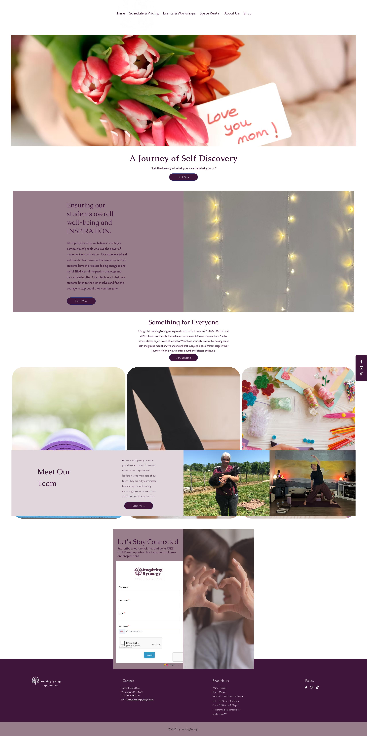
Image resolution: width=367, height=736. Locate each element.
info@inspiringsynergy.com (140, 699)
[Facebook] (361, 362)
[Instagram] (361, 368)
